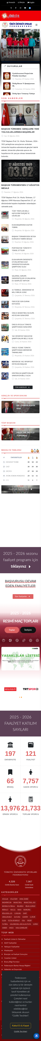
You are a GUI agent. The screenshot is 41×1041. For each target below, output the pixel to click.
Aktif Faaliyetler (10, 943)
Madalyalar (8, 950)
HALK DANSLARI (21, 928)
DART (25, 913)
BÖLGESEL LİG (7, 913)
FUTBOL (5, 924)
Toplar (12, 630)
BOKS (19, 909)
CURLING (17, 913)
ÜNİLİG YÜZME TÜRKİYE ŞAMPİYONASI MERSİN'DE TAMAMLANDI (22, 350)
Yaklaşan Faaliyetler (12, 947)
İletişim (22, 2)
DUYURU (17, 917)
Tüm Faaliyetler (21, 596)
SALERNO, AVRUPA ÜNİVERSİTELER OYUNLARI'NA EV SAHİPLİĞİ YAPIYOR (23, 278)
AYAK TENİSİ (23, 899)
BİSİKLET (5, 909)
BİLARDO (20, 906)
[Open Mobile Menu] (36, 25)
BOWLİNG (27, 909)
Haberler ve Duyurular (13, 969)
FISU (23, 920)
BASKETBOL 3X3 (29, 902)
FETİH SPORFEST (14, 920)
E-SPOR (32, 917)
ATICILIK (5, 899)
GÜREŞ (35, 924)
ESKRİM (25, 917)
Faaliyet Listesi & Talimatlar (15, 939)
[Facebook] (16, 8)
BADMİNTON (6, 902)
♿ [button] (36, 1035)
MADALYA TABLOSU (11, 450)
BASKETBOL (17, 902)
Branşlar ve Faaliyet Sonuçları (16, 954)
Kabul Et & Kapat (20, 1026)
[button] (19, 697)
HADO (11, 928)
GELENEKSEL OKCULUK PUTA (20, 924)
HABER (4, 928)
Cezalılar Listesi (10, 958)
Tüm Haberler (21, 387)
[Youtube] (25, 8)
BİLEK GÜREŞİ (30, 906)
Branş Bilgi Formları (12, 962)
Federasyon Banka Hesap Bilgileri (17, 966)
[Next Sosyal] (30, 8)
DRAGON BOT (7, 917)
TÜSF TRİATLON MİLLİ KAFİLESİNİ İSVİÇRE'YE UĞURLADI (20, 213)
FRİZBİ (29, 920)
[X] (11, 8)
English (31, 2)
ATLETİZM (13, 899)
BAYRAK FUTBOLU (8, 906)
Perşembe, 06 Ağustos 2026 (16, 57)
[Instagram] (20, 8)
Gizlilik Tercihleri (20, 1031)
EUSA (4, 920)
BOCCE (12, 909)
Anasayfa (12, 2)
